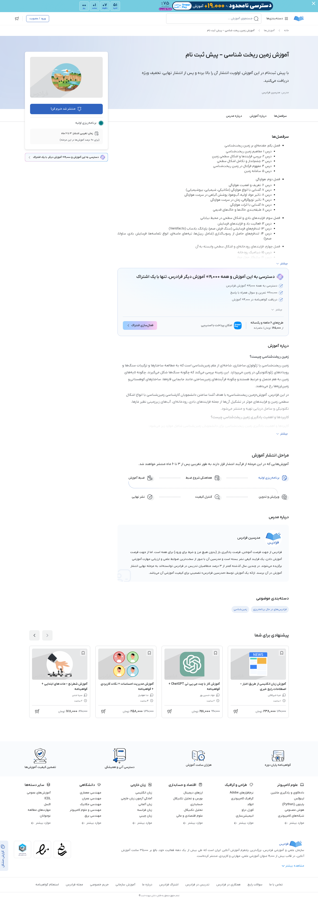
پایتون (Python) (293, 804)
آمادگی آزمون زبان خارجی (136, 798)
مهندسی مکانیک (90, 804)
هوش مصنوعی (294, 810)
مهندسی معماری (90, 793)
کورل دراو (248, 810)
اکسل (47, 804)
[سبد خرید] (17, 18)
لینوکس (299, 798)
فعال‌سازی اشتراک (142, 325)
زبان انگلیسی (143, 793)
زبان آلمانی (145, 804)
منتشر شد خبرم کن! (63, 109)
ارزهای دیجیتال (193, 793)
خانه (286, 30)
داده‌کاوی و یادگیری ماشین (287, 793)
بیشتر (279, 309)
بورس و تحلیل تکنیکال (188, 798)
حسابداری (196, 804)
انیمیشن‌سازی (245, 816)
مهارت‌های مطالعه (39, 810)
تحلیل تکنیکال (193, 810)
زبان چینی (145, 816)
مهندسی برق (93, 816)
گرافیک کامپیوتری (242, 798)
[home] (298, 18)
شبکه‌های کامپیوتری (291, 816)
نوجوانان (45, 816)
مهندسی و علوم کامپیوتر (85, 810)
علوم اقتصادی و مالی (189, 816)
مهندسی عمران (91, 798)
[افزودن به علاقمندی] (281, 653)
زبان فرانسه (144, 810)
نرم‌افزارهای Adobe (242, 793)
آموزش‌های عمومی (39, 793)
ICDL (48, 798)
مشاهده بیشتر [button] (294, 866)
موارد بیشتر (296, 823)
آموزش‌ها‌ (269, 30)
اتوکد (250, 804)
